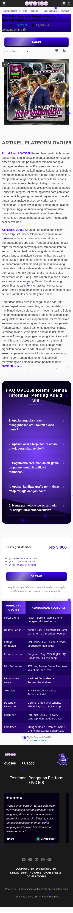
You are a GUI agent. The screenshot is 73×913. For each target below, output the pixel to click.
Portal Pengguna (30, 11)
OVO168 (65, 11)
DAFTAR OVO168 (46, 868)
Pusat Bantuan (50, 11)
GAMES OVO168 (36, 876)
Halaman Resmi (9, 11)
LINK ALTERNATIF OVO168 (25, 872)
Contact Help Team (36, 740)
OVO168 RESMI (52, 872)
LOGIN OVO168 (25, 868)
